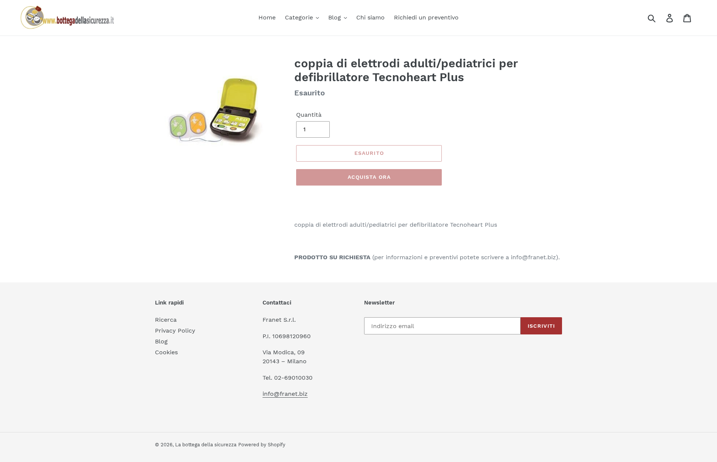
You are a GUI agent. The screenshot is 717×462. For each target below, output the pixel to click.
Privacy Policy (175, 330)
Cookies (166, 352)
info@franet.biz (285, 393)
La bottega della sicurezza (205, 444)
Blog (161, 341)
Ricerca (166, 319)
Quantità (309, 114)
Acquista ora (369, 177)
